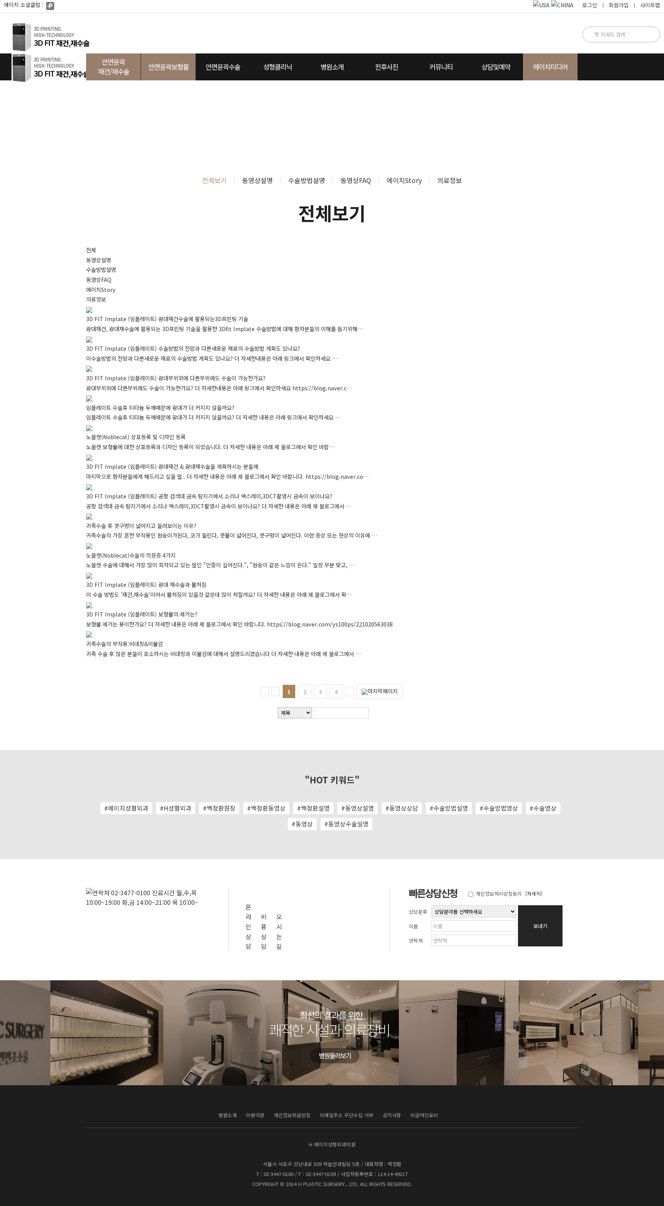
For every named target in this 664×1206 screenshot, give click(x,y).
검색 (378, 713)
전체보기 (214, 180)
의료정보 (449, 180)
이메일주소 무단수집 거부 (347, 1115)
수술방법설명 (306, 180)
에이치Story (404, 180)
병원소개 (227, 1115)
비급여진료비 (424, 1115)
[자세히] (533, 893)
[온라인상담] (641, 121)
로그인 (589, 5)
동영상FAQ (355, 180)
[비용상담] (641, 184)
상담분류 (418, 911)
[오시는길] (641, 216)
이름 (413, 926)
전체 (91, 250)
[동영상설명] (641, 152)
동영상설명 (257, 180)
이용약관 (255, 1115)
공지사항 (392, 1115)
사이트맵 (650, 5)
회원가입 (619, 5)
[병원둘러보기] (333, 1055)
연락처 (416, 940)
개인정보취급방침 (292, 1115)
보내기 (540, 925)
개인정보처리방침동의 (498, 893)
